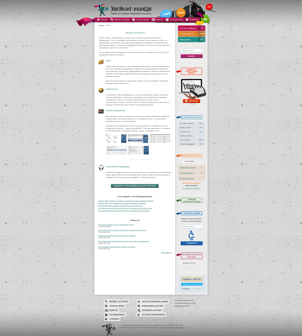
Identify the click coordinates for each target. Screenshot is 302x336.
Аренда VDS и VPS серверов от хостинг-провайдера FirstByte (122, 203)
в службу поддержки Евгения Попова (171, 328)
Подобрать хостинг (152, 310)
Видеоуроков (185, 39)
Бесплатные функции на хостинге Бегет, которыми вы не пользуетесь (125, 208)
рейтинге (192, 28)
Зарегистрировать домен (155, 301)
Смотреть (193, 101)
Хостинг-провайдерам (153, 314)
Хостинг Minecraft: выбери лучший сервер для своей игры (120, 206)
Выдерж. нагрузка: (187, 178)
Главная (101, 25)
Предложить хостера (153, 306)
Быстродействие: (186, 173)
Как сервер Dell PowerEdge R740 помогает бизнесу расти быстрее (124, 211)
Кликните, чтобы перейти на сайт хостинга (135, 186)
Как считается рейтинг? (192, 188)
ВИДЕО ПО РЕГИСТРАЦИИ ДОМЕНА (191, 71)
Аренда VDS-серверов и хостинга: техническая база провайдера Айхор (126, 201)
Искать (191, 56)
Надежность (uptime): (188, 167)
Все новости (166, 253)
